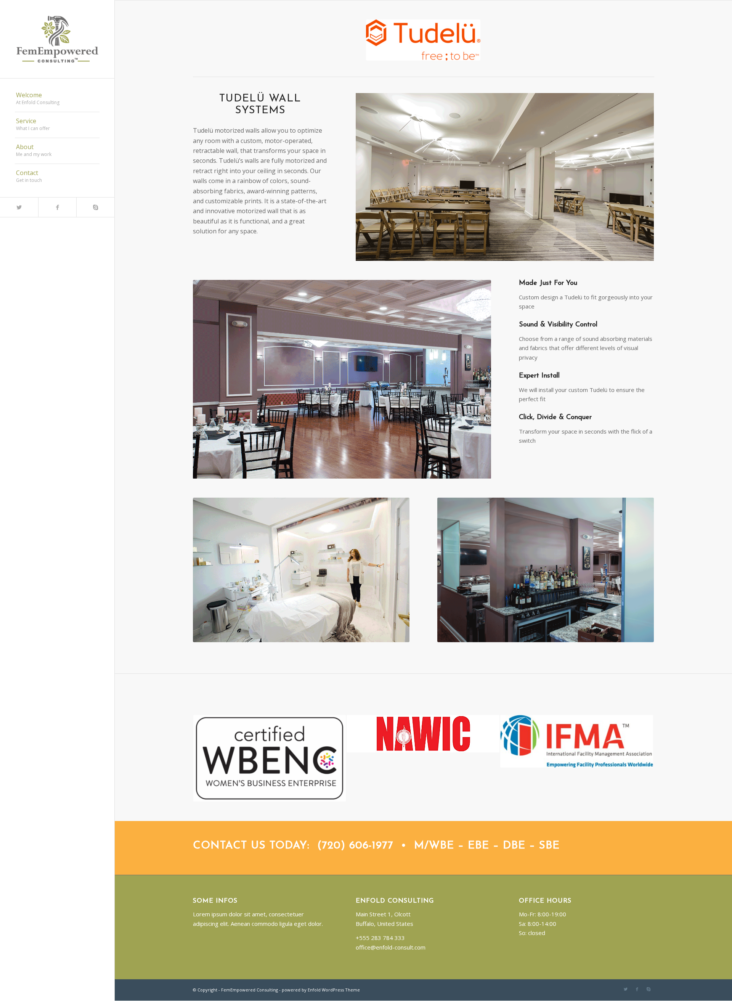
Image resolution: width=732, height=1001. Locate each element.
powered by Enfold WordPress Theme (321, 990)
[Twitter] (19, 207)
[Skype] (95, 207)
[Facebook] (57, 207)
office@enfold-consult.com (390, 947)
